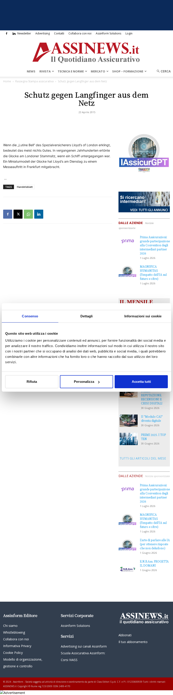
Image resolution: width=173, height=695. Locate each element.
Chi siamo (10, 625)
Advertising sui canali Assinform (84, 646)
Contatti (59, 33)
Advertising (42, 33)
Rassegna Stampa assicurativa (34, 81)
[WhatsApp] (28, 214)
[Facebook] (6, 33)
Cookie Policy (13, 652)
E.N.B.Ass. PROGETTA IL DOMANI (154, 563)
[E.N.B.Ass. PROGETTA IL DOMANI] (127, 565)
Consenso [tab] (30, 316)
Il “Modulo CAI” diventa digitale (152, 418)
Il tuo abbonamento (133, 642)
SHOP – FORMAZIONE (127, 71)
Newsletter (24, 33)
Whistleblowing (14, 632)
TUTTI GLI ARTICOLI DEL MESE (143, 458)
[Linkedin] (14, 33)
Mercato (98, 71)
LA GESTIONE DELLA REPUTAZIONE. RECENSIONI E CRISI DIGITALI (151, 395)
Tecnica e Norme (71, 71)
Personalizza (84, 381)
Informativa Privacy (17, 646)
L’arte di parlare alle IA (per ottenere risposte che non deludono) (155, 544)
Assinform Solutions (108, 33)
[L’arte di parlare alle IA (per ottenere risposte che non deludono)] (127, 544)
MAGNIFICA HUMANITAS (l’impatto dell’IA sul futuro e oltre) (153, 272)
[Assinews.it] (86, 51)
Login (128, 33)
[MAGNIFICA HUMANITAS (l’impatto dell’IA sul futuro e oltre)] (127, 271)
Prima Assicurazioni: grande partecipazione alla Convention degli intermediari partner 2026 (155, 245)
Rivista (45, 71)
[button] (162, 71)
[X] (18, 214)
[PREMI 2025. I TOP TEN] (129, 439)
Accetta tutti (141, 381)
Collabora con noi (79, 33)
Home (7, 81)
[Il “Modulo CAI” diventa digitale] (129, 421)
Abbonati (125, 635)
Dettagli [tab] (86, 316)
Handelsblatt (25, 186)
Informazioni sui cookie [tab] (143, 316)
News (31, 71)
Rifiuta (32, 381)
